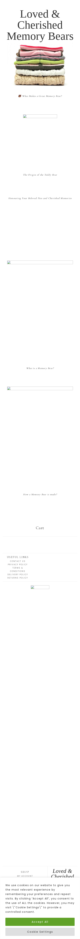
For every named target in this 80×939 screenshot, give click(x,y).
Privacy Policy (18, 564)
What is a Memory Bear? (40, 368)
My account (25, 876)
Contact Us (17, 561)
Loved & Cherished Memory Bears (40, 25)
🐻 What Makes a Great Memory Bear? (40, 96)
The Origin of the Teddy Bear (40, 174)
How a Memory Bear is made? (40, 494)
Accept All (40, 922)
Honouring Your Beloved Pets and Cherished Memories (40, 198)
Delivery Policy (17, 574)
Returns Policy (17, 577)
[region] (40, 908)
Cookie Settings (40, 932)
